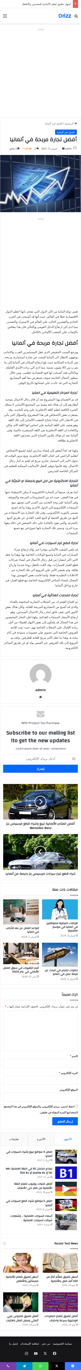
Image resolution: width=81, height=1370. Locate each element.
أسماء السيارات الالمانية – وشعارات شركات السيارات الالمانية (31, 1218)
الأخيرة (41, 1139)
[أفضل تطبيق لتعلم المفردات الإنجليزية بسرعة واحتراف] (60, 1302)
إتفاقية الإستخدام (30, 1343)
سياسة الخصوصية (62, 1343)
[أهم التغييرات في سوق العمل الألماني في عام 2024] (21, 953)
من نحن (46, 1343)
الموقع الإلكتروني (69, 1089)
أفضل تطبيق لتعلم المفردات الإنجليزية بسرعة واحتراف (61, 1318)
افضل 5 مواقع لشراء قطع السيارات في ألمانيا (29, 1203)
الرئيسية (70, 123)
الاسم (74, 1056)
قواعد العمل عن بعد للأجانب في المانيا (22, 930)
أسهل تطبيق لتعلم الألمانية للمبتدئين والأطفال (46, 4)
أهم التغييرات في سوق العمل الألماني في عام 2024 (21, 969)
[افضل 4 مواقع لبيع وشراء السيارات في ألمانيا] (66, 1157)
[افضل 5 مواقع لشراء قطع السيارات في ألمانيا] (66, 1205)
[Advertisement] (40, 72)
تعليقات (14, 1139)
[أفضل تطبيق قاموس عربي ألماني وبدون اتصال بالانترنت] (20, 1302)
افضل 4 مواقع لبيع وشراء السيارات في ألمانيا (29, 1154)
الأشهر (68, 1139)
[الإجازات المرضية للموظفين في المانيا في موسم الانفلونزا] (60, 909)
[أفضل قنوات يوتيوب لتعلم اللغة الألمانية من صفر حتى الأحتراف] (66, 1189)
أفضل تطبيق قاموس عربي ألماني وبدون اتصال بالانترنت (22, 1318)
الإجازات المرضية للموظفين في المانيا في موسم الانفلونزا (62, 927)
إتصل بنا (13, 1343)
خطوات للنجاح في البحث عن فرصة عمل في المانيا (61, 972)
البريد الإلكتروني (68, 1072)
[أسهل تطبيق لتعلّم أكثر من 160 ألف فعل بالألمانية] (60, 1263)
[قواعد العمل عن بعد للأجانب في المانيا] (21, 911)
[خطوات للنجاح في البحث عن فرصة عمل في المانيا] (60, 955)
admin (68, 148)
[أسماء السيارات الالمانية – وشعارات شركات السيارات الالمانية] (66, 1222)
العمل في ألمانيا (54, 123)
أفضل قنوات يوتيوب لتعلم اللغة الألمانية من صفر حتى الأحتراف (33, 1186)
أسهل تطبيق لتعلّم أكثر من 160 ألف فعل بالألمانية (62, 1279)
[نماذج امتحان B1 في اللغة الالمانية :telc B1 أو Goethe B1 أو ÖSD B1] (66, 1173)
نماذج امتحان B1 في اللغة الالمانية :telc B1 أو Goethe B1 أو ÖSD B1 (29, 1171)
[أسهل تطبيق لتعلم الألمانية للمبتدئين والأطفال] (20, 1263)
